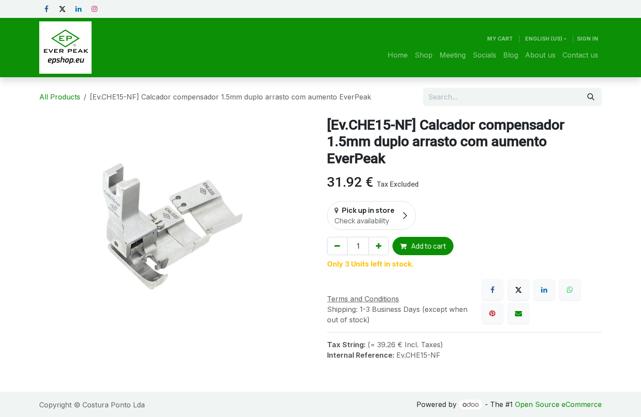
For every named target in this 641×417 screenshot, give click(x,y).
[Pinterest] (492, 313)
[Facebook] (46, 9)
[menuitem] (397, 55)
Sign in (587, 38)
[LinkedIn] (78, 9)
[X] (62, 9)
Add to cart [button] (428, 246)
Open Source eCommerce (558, 404)
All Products (59, 96)
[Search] (591, 97)
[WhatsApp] (569, 289)
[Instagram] (95, 9)
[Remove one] (337, 246)
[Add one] (378, 246)
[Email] (518, 313)
